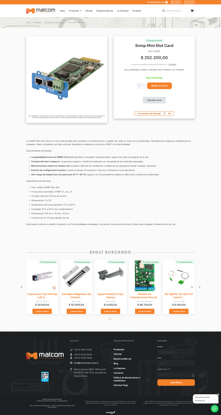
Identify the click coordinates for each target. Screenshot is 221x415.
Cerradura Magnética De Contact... (76, 296)
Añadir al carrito (159, 85)
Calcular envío (154, 100)
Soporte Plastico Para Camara (110, 296)
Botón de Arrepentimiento (52, 399)
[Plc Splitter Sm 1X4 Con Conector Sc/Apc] (178, 275)
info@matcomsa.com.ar (86, 363)
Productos (119, 349)
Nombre (160, 347)
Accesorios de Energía (54, 22)
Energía (37, 22)
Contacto (118, 373)
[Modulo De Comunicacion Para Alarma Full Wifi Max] (144, 275)
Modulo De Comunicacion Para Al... (144, 296)
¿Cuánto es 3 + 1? (164, 369)
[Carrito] (192, 11)
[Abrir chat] (214, 408)
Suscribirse (176, 382)
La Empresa (119, 368)
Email (160, 358)
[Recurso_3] (40, 11)
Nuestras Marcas (122, 359)
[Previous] (21, 287)
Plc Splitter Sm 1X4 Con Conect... (179, 296)
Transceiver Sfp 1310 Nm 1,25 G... (42, 296)
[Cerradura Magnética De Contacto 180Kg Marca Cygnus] (76, 275)
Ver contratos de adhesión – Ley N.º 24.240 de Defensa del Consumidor (52, 406)
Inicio (28, 22)
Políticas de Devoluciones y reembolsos (52, 401)
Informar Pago (121, 385)
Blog (116, 363)
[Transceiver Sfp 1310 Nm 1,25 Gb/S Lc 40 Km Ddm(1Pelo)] (42, 275)
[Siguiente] (199, 287)
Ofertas (118, 354)
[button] (80, 11)
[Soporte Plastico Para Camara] (110, 275)
